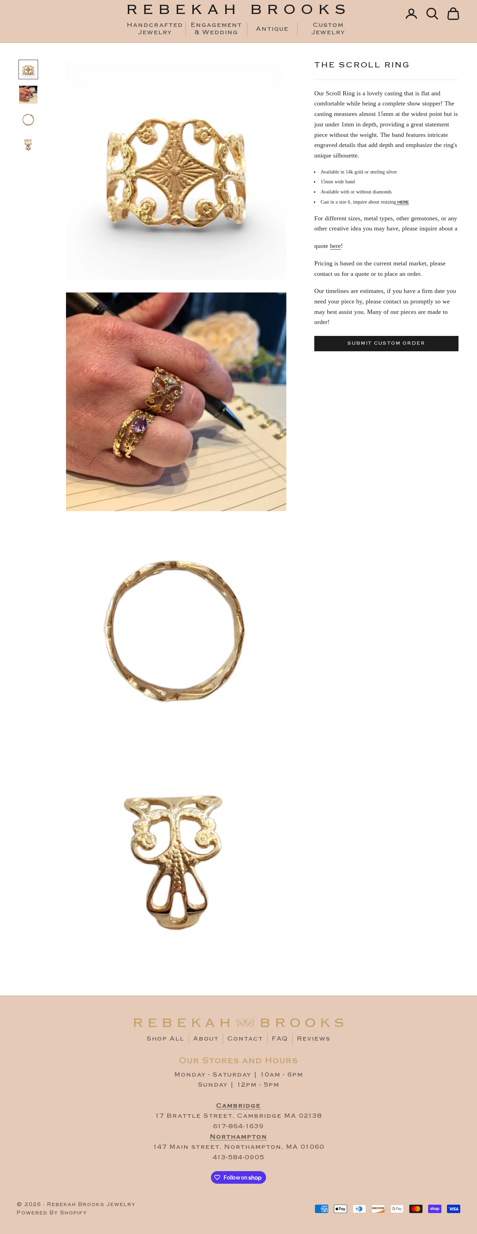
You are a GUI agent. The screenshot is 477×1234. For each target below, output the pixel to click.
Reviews (313, 1038)
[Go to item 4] (28, 145)
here (402, 202)
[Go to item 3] (28, 120)
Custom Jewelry (328, 29)
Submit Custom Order (386, 343)
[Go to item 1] (28, 69)
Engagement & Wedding (216, 29)
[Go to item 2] (28, 94)
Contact (245, 1038)
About (206, 1038)
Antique (272, 28)
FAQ (280, 1038)
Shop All (165, 1038)
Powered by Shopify (52, 1213)
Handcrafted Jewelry (155, 29)
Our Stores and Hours (238, 1060)
